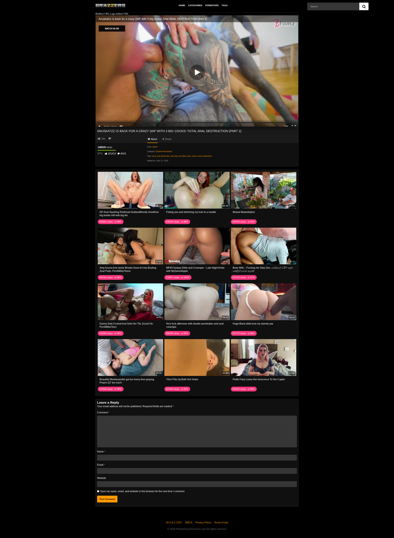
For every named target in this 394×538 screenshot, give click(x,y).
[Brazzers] (116, 5)
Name (101, 451)
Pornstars (212, 5)
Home (182, 5)
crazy (199, 156)
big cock (178, 156)
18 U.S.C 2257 (174, 522)
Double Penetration (164, 151)
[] (364, 6)
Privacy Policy (203, 522)
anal (154, 156)
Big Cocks (186, 156)
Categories (195, 5)
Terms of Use (221, 522)
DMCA (188, 522)
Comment (103, 412)
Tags (224, 5)
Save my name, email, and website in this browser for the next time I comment (142, 491)
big (172, 156)
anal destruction (163, 156)
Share (168, 139)
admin (155, 147)
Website (101, 478)
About (153, 139)
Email (101, 464)
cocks (194, 156)
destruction (207, 156)
